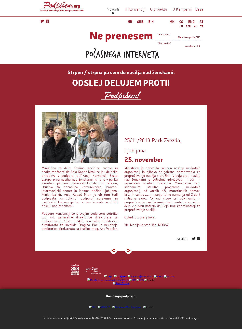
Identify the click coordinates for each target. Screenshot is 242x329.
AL (195, 26)
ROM (188, 26)
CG (181, 21)
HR (130, 21)
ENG (191, 21)
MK (172, 21)
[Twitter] (193, 239)
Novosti (113, 9)
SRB (140, 21)
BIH (151, 21)
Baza (198, 9)
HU (181, 26)
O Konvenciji (135, 9)
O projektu (158, 9)
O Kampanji (182, 9)
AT (201, 21)
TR (201, 26)
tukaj (151, 217)
